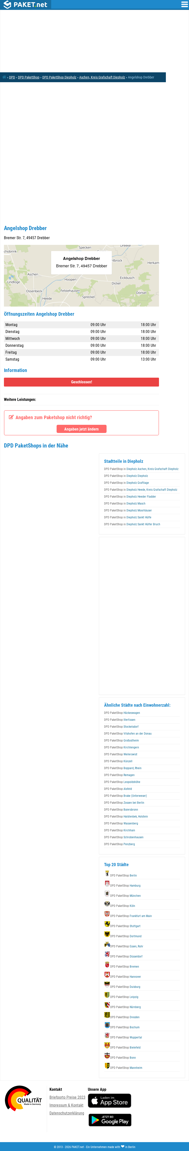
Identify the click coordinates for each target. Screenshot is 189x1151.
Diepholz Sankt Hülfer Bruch (132, 524)
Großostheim (121, 740)
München (125, 895)
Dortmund (126, 936)
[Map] (81, 276)
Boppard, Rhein (123, 768)
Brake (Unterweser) (125, 796)
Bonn (123, 1057)
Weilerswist (120, 754)
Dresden (125, 1017)
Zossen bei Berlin (124, 802)
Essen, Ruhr (126, 946)
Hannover (125, 976)
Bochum (125, 1027)
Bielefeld (125, 1047)
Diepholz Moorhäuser (128, 510)
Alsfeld (118, 789)
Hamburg (125, 885)
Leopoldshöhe (122, 782)
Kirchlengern (121, 747)
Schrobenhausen (123, 837)
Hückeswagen (122, 713)
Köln (122, 906)
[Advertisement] (81, 121)
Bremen (124, 966)
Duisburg (125, 987)
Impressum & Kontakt (66, 1105)
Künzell (118, 761)
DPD (12, 77)
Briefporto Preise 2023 (67, 1097)
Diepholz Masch (124, 503)
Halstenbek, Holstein (126, 816)
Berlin (123, 875)
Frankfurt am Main (131, 916)
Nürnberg (125, 1007)
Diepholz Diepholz (126, 476)
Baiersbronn (121, 809)
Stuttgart (125, 926)
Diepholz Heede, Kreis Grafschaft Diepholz (140, 489)
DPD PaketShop (28, 77)
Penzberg (119, 844)
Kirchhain (119, 830)
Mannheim (126, 1068)
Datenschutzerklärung (66, 1113)
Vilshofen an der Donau (128, 733)
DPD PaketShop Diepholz (59, 77)
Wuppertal (126, 1037)
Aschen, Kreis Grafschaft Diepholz (102, 77)
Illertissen (119, 720)
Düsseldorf (126, 956)
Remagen (119, 775)
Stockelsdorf (121, 726)
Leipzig (124, 997)
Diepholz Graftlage (126, 483)
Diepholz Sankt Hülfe (127, 517)
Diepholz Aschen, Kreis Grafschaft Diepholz (141, 469)
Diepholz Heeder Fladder (130, 496)
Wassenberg (121, 823)
